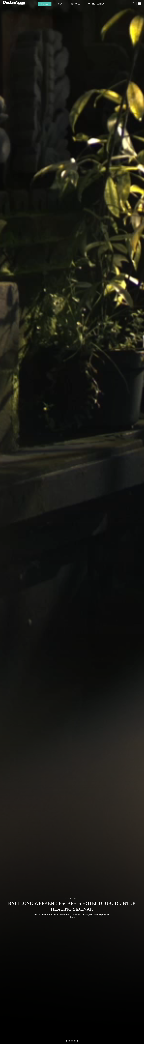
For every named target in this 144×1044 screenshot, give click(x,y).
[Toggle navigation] (133, 3)
